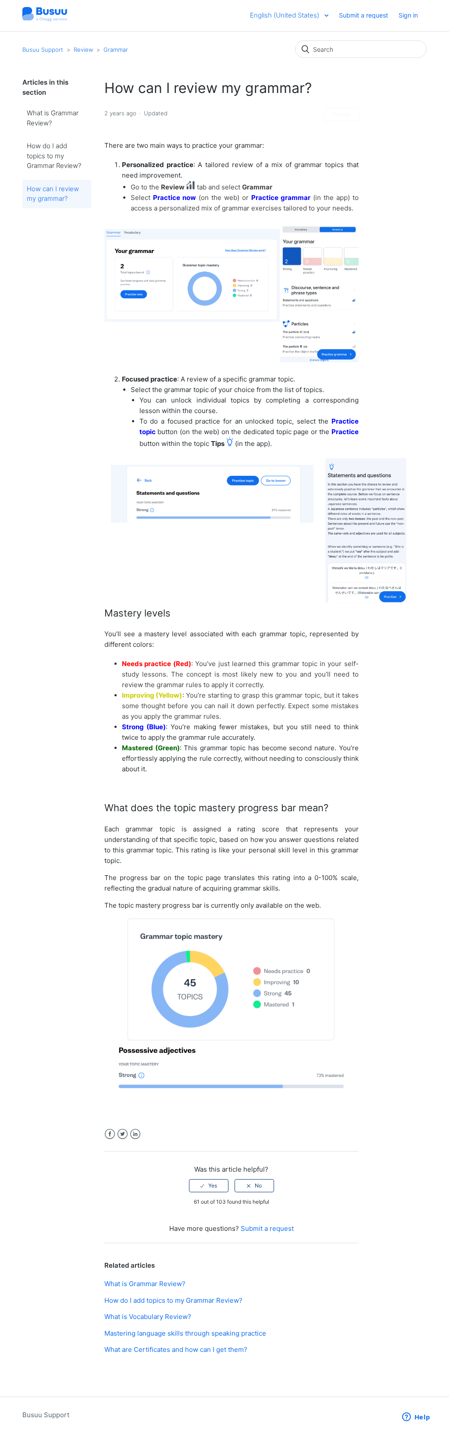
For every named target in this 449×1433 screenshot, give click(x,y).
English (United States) (285, 15)
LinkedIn (135, 1134)
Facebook (109, 1134)
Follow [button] (341, 114)
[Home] (44, 20)
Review (83, 49)
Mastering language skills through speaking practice (185, 1333)
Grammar (115, 49)
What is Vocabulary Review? (147, 1316)
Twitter (122, 1134)
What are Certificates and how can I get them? (175, 1349)
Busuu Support (42, 49)
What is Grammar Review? (52, 118)
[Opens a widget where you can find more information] (416, 1418)
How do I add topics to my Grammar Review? (54, 156)
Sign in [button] (408, 15)
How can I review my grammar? (53, 194)
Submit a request (363, 15)
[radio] (208, 1185)
